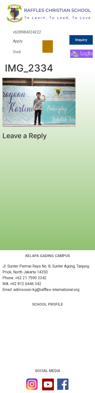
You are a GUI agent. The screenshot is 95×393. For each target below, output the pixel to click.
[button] (47, 46)
